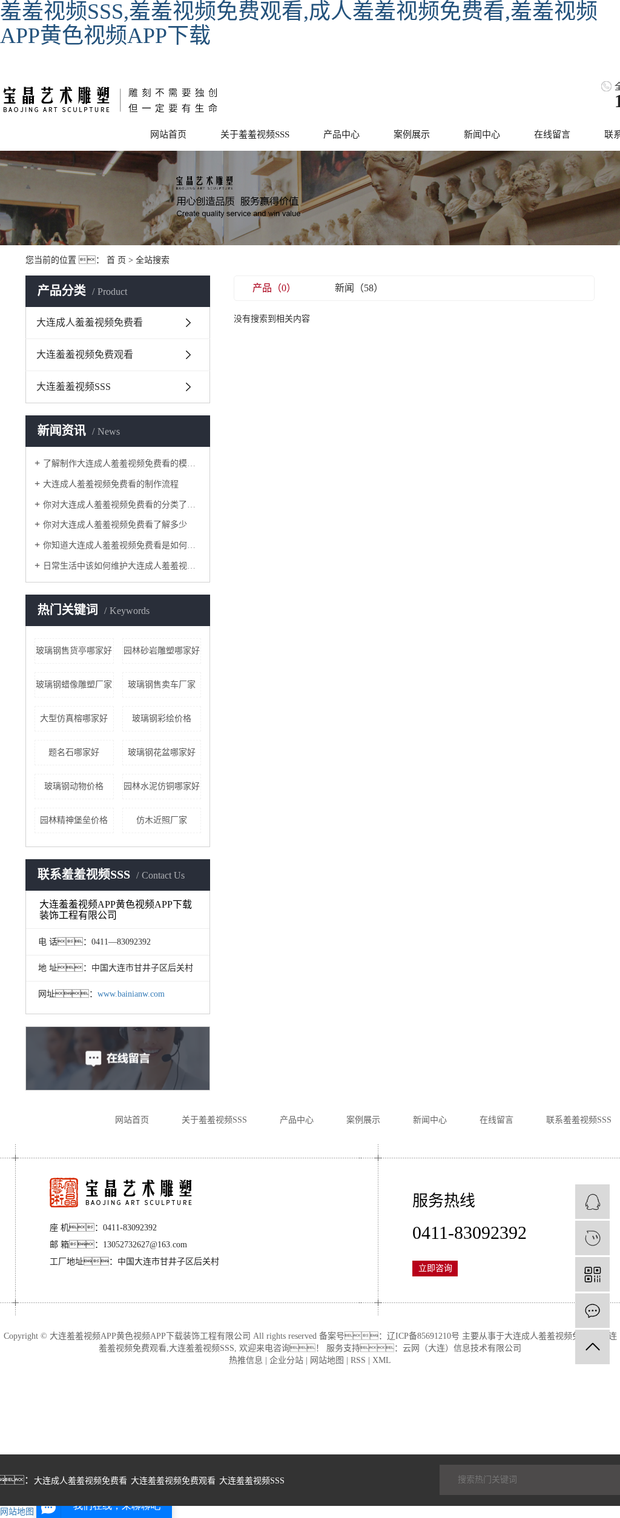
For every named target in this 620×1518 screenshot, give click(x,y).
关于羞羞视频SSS (254, 134)
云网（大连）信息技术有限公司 (462, 1348)
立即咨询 (435, 1268)
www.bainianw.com (131, 993)
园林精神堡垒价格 (74, 820)
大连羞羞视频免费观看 (84, 354)
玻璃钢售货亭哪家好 (74, 650)
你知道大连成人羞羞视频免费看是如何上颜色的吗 (122, 545)
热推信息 (246, 1360)
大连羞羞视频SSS (73, 386)
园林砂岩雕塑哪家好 (162, 650)
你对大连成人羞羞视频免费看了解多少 (115, 524)
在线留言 (552, 134)
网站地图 (327, 1360)
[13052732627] (592, 1238)
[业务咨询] (592, 1201)
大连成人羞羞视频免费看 (89, 322)
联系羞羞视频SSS (579, 1119)
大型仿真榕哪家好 (74, 718)
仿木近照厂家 (161, 820)
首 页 (116, 260)
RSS (358, 1360)
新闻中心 (482, 134)
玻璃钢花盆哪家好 (162, 752)
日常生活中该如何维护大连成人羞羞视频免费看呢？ (122, 565)
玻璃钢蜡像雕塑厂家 (74, 684)
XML (381, 1360)
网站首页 (168, 134)
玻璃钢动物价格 (74, 786)
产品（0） (274, 288)
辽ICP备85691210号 (423, 1336)
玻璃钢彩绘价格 (161, 718)
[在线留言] (592, 1310)
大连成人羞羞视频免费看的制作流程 (111, 484)
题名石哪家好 (73, 752)
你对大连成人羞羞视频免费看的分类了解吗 (122, 504)
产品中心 (341, 134)
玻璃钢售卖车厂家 (162, 684)
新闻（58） (359, 288)
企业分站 (286, 1360)
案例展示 (412, 134)
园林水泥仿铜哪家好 (162, 786)
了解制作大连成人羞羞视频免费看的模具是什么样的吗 (122, 463)
